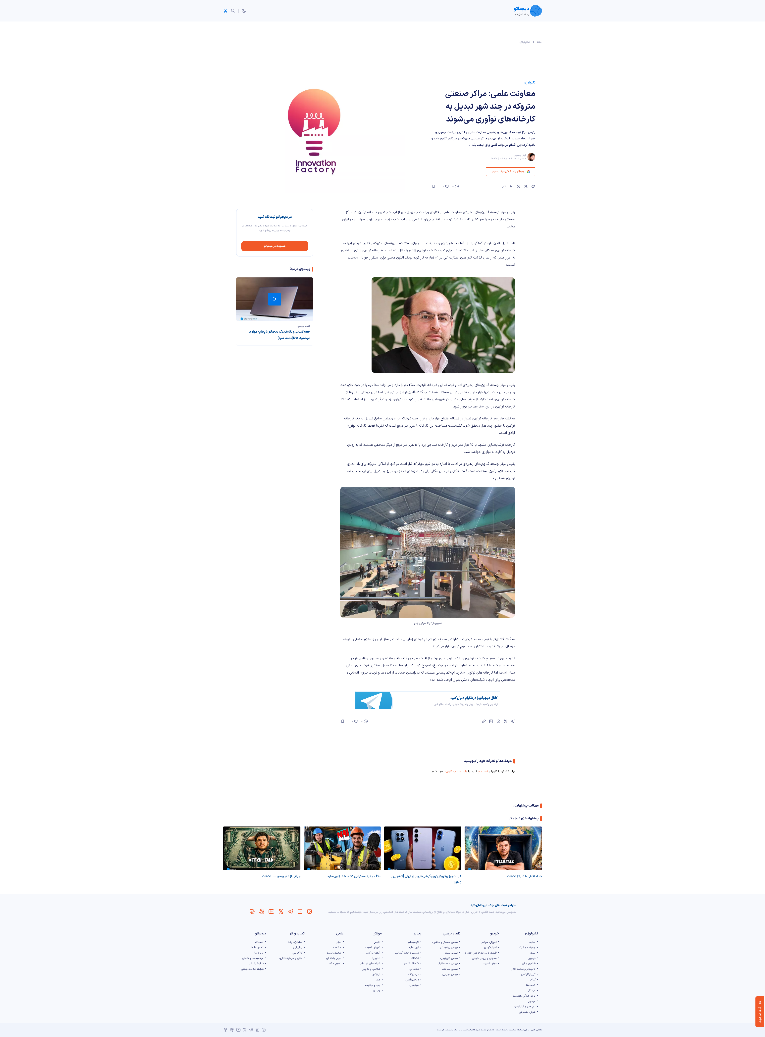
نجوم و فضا (334, 964)
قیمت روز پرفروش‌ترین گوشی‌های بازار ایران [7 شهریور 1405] (426, 879)
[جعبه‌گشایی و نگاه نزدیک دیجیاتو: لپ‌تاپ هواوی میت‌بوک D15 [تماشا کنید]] (274, 299)
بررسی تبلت (451, 953)
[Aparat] (262, 911)
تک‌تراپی (414, 969)
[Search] (233, 10)
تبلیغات (259, 942)
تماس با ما (257, 947)
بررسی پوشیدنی (449, 947)
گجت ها (531, 985)
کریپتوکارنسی (528, 974)
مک (378, 980)
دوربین (532, 958)
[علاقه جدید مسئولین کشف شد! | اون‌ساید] (342, 848)
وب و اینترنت (372, 985)
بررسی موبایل (450, 974)
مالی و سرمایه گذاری (290, 958)
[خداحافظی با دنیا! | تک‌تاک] (503, 848)
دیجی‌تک (413, 974)
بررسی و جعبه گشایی (407, 953)
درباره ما (259, 953)
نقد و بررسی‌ (303, 326)
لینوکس (376, 974)
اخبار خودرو (490, 947)
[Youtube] (271, 911)
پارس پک (458, 1030)
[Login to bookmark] (433, 186)
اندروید (376, 958)
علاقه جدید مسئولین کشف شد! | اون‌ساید (354, 876)
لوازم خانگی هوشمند (524, 996)
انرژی (338, 942)
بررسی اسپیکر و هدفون (445, 942)
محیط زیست (334, 953)
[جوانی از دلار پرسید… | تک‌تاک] (261, 848)
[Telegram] (290, 911)
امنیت (532, 942)
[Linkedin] (300, 911)
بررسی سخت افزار (448, 964)
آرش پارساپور (520, 155)
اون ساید (413, 947)
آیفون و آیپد (373, 953)
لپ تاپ (531, 990)
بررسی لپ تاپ (450, 969)
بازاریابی (297, 947)
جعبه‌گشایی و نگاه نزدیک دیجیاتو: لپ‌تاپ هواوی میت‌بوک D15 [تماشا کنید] (279, 335)
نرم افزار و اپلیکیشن (525, 1007)
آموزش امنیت (372, 947)
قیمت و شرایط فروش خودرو (481, 953)
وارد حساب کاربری (455, 771)
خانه (539, 42)
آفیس (377, 942)
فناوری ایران (529, 964)
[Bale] (252, 911)
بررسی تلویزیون (449, 958)
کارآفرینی (297, 953)
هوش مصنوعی (527, 1012)
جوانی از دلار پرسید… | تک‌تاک (281, 876)
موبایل (532, 1001)
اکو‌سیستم (413, 942)
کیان (533, 980)
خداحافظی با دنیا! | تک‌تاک (524, 876)
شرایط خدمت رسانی (252, 969)
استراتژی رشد (295, 942)
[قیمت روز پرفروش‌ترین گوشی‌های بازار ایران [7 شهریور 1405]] (422, 848)
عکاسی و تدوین (371, 969)
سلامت (337, 947)
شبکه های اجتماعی (369, 964)
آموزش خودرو (489, 942)
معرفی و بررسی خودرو (484, 958)
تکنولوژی (525, 42)
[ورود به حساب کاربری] (225, 10)
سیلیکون (414, 985)
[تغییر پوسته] (243, 10)
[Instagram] (309, 911)
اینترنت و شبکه (527, 947)
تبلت (533, 953)
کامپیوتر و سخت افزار (524, 969)
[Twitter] (281, 911)
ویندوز (376, 990)
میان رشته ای (333, 958)
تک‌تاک (415, 958)
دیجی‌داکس (412, 980)
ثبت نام (483, 771)
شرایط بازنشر (256, 964)
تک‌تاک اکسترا (411, 964)
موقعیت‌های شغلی (253, 958)
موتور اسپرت (490, 964)
